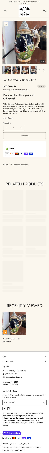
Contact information (21, 447)
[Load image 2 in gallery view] (16, 70)
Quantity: (7, 123)
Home (5, 165)
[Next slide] (44, 70)
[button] (44, 11)
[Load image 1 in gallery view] (6, 70)
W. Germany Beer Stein (19, 165)
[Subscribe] (44, 402)
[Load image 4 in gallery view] (34, 70)
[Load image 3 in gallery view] (25, 70)
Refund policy (19, 450)
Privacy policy (7, 447)
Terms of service (35, 447)
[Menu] (4, 11)
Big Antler (12, 444)
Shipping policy (7, 450)
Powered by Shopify (23, 444)
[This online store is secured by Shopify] (10, 151)
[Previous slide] (39, 70)
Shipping (6, 90)
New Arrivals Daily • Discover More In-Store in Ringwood (24, 2)
